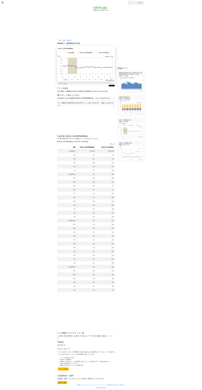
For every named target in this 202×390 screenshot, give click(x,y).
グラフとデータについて (88, 385)
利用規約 (122, 385)
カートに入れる (63, 369)
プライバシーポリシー (100, 385)
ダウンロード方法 (62, 83)
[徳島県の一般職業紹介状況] (131, 153)
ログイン (131, 3)
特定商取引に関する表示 (112, 385)
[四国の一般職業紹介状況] (131, 130)
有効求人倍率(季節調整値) (66, 141)
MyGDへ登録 (62, 382)
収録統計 (79, 385)
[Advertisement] (101, 24)
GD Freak (100, 7)
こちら (109, 336)
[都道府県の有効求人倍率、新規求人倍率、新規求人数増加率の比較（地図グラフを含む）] (131, 84)
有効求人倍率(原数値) (82, 141)
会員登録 (140, 3)
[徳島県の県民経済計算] (131, 107)
